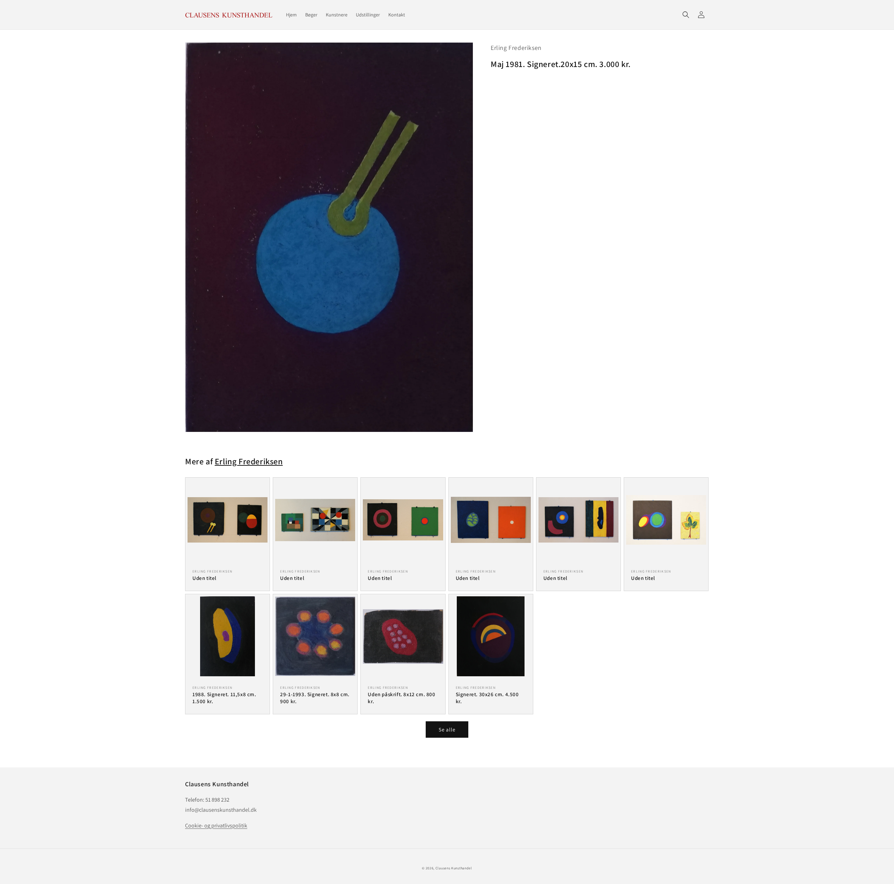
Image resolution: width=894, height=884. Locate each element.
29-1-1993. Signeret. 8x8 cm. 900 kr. (315, 698)
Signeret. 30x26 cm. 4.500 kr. (487, 698)
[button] (686, 14)
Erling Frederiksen (516, 48)
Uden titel (204, 578)
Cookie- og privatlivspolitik (216, 825)
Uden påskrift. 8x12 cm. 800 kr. (401, 698)
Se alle (447, 729)
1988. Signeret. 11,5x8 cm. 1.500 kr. (224, 698)
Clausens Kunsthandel (453, 868)
